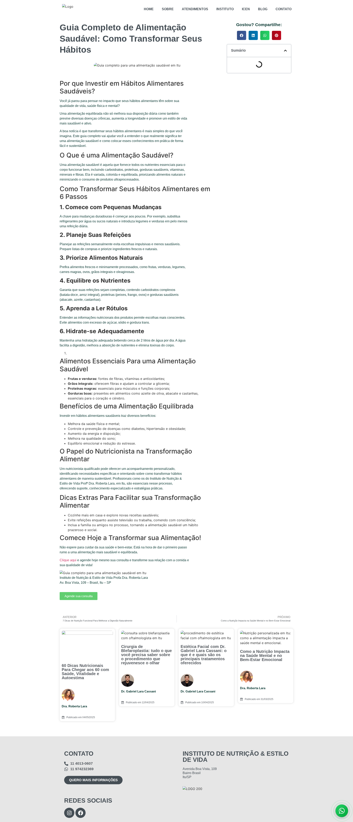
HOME (149, 9)
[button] (241, 35)
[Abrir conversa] (341, 810)
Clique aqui (68, 560)
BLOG (262, 9)
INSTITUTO (225, 9)
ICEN (246, 9)
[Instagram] (69, 813)
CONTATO (284, 9)
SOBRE (168, 9)
